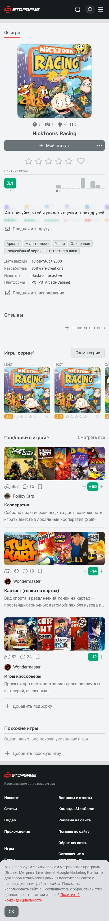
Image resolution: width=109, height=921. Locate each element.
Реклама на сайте (74, 820)
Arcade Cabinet (57, 282)
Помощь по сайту (74, 831)
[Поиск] (78, 9)
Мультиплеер (37, 243)
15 (31, 486)
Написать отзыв (88, 327)
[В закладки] (40, 486)
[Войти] (90, 9)
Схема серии (87, 352)
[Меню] (101, 9)
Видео (10, 820)
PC (33, 282)
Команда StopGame (76, 809)
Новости (12, 798)
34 (29, 656)
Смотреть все (91, 437)
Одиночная (80, 243)
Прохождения (17, 831)
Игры (9, 848)
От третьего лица (62, 251)
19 (31, 571)
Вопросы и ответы (75, 798)
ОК (11, 911)
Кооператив (16, 504)
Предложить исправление (38, 292)
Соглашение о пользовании (71, 857)
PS (40, 282)
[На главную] (22, 9)
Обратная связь (72, 843)
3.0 (9, 416)
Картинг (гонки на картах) (31, 590)
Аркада (13, 243)
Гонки (59, 243)
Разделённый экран (24, 251)
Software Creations (47, 268)
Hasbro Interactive (46, 275)
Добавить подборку (32, 706)
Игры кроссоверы (22, 676)
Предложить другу (31, 228)
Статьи (10, 809)
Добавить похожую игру (37, 753)
